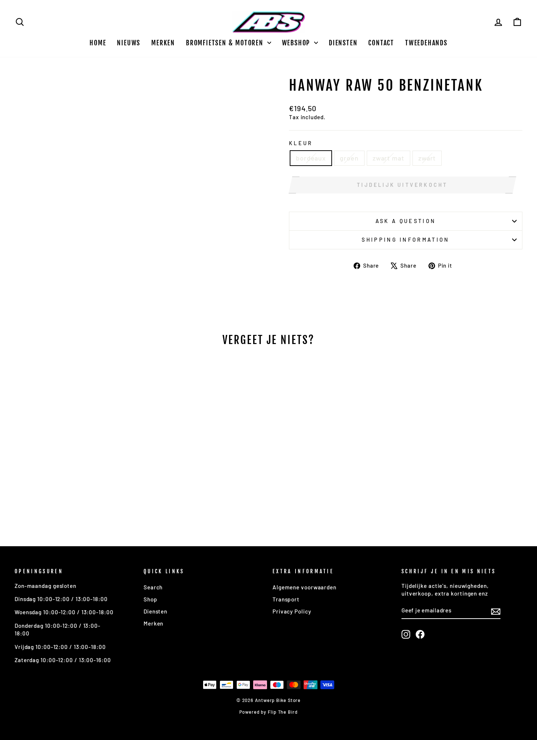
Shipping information (405, 240)
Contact (381, 43)
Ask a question (406, 221)
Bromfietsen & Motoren (226, 43)
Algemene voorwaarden (304, 587)
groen (349, 158)
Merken (163, 43)
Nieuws (128, 43)
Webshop (297, 43)
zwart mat (388, 158)
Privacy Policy (292, 611)
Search (153, 587)
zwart (427, 158)
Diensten (343, 43)
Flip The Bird (283, 712)
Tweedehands (426, 43)
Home (98, 43)
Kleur (301, 143)
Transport (286, 599)
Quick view (75, 476)
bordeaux (311, 158)
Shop (150, 599)
